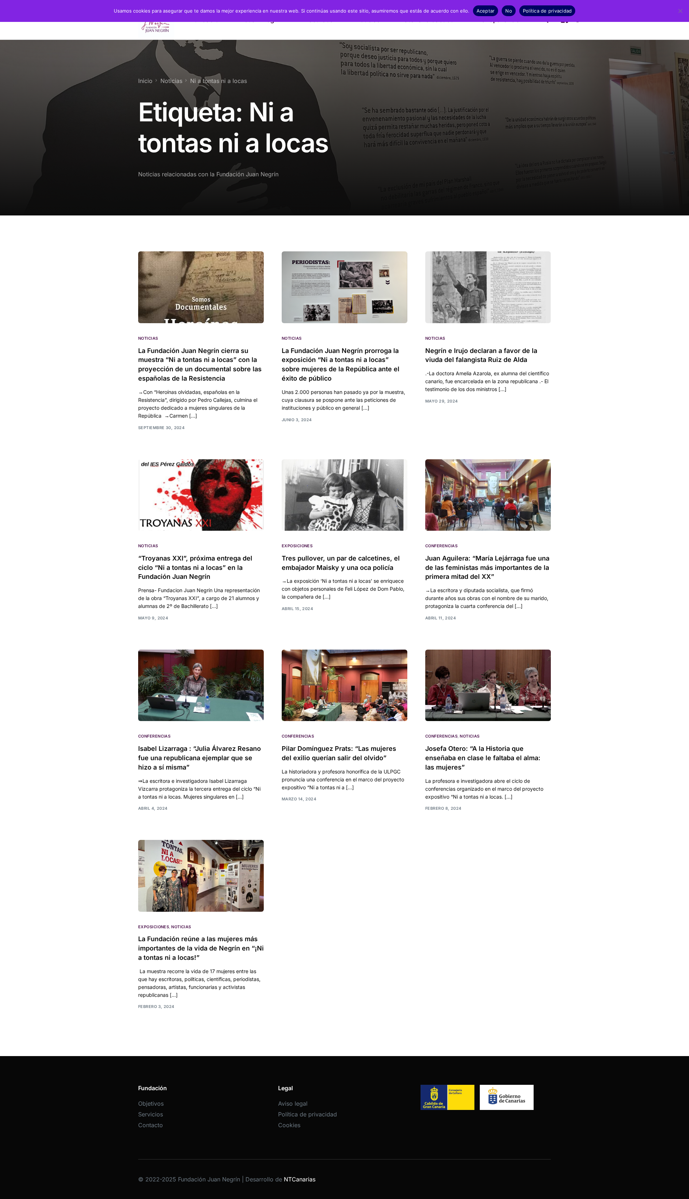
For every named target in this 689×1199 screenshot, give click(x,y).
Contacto (150, 1125)
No (508, 11)
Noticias (148, 338)
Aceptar (486, 11)
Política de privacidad (307, 1114)
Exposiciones (297, 546)
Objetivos (151, 1103)
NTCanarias (299, 1179)
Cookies (289, 1125)
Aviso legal (293, 1103)
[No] (680, 10)
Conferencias (441, 546)
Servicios (150, 1114)
